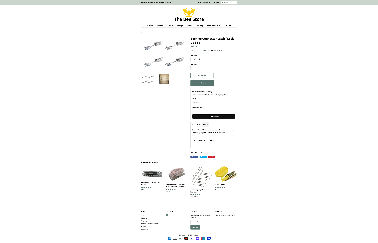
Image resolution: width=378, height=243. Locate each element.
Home (143, 33)
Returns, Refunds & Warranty (150, 223)
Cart (217, 2)
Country (194, 98)
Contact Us (144, 229)
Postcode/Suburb (197, 107)
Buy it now (202, 83)
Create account (206, 2)
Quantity (193, 55)
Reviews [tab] (205, 124)
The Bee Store (194, 235)
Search (143, 215)
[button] (195, 43)
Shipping (203, 50)
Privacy (143, 226)
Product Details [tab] (196, 124)
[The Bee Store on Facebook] (167, 216)
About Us (144, 218)
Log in (197, 2)
